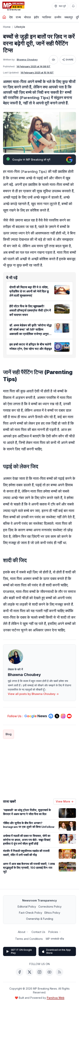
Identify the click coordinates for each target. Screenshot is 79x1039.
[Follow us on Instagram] (63, 716)
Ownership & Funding (39, 918)
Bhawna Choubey (27, 59)
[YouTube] (49, 972)
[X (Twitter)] (29, 972)
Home (7, 26)
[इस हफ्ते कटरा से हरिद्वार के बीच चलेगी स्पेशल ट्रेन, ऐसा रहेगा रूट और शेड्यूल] (62, 347)
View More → (64, 801)
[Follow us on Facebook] (51, 716)
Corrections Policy (50, 906)
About (21, 932)
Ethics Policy (52, 912)
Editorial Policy (27, 906)
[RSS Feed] (59, 972)
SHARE (69, 59)
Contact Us (38, 932)
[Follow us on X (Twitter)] (57, 716)
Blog (9, 734)
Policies (53, 932)
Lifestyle (20, 26)
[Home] (4, 17)
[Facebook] (19, 972)
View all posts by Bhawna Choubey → (33, 693)
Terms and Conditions (29, 938)
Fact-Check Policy (30, 912)
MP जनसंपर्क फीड (55, 938)
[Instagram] (39, 972)
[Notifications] (73, 6)
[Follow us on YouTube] (69, 716)
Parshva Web (55, 997)
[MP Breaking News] (13, 6)
